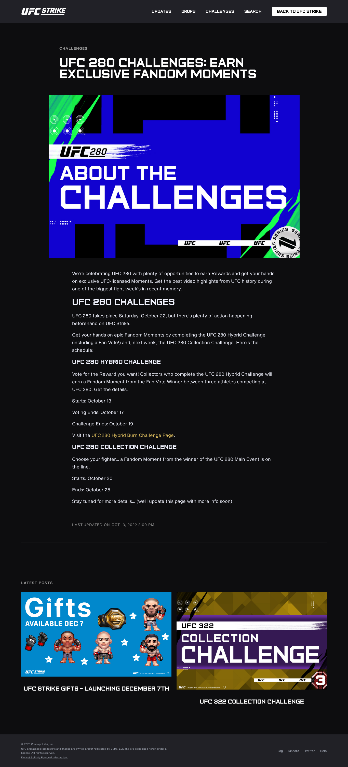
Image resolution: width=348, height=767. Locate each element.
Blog (279, 750)
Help (323, 750)
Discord (293, 750)
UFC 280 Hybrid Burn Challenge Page (132, 435)
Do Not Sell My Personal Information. (44, 757)
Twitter (309, 750)
